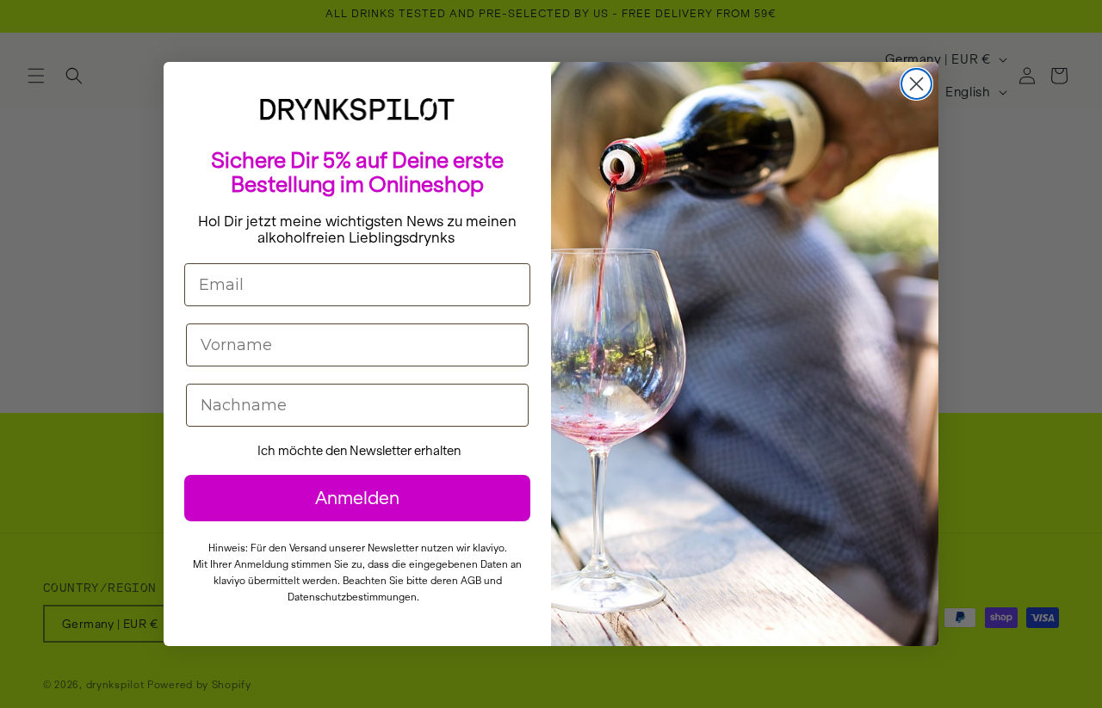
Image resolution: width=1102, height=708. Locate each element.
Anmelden (357, 498)
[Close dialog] (916, 84)
